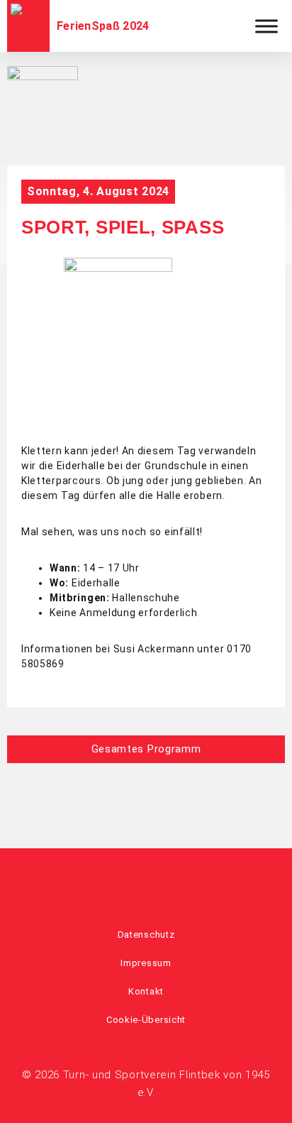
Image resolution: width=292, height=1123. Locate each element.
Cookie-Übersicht (146, 1019)
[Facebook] (127, 881)
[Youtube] (165, 881)
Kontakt (146, 991)
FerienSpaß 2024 (103, 26)
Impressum (145, 963)
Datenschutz (146, 934)
